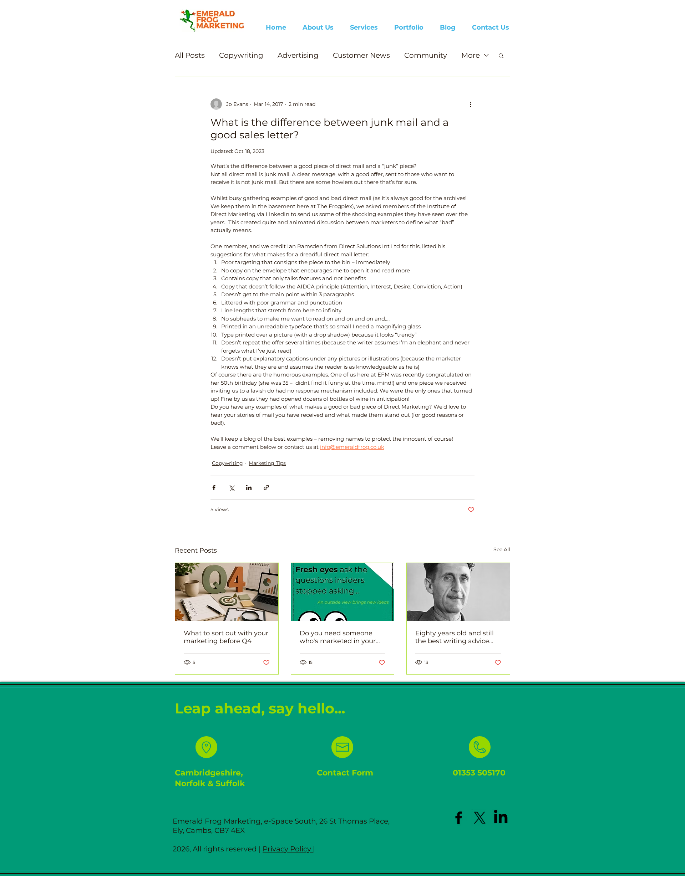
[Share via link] (266, 487)
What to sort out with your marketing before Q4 (226, 637)
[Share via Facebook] (213, 487)
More (470, 55)
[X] (479, 817)
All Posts (190, 55)
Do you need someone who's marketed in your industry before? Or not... (339, 637)
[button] (501, 55)
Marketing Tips (267, 463)
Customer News (361, 55)
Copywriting (241, 55)
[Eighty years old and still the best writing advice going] (458, 592)
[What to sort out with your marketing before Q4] (226, 592)
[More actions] (470, 104)
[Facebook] (458, 817)
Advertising (298, 55)
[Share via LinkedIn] (248, 487)
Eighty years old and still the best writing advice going (454, 637)
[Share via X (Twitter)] (231, 487)
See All (501, 549)
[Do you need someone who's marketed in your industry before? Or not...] (342, 592)
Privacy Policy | (289, 849)
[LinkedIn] (500, 817)
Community (425, 55)
